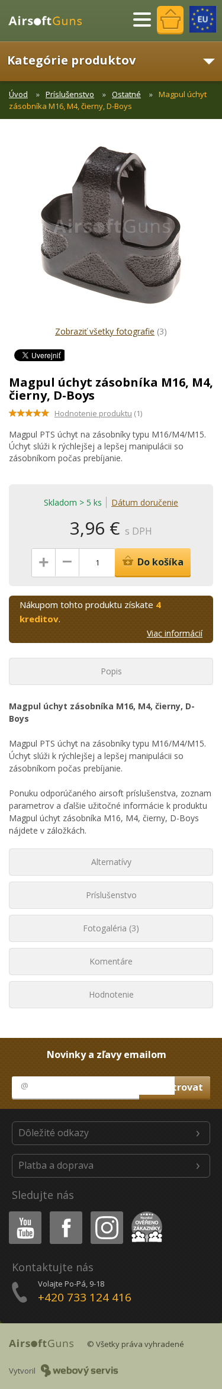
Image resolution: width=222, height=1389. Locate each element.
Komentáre (111, 961)
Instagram (106, 1213)
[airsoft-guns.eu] (202, 19)
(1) (98, 413)
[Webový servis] (79, 1370)
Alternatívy (111, 861)
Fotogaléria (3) (111, 928)
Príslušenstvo (70, 94)
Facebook (65, 1213)
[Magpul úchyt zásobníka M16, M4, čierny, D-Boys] (111, 231)
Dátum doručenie (144, 502)
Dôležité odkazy (53, 1132)
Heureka (144, 1213)
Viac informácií (174, 633)
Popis (111, 671)
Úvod (18, 94)
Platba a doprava (56, 1165)
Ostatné (126, 94)
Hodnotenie (111, 994)
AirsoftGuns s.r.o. (50, 20)
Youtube (22, 1213)
